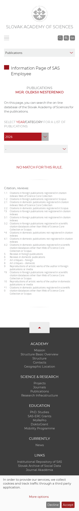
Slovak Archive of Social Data (39, 466)
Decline (53, 505)
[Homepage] (39, 14)
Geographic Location (39, 366)
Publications (39, 391)
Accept (68, 505)
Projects (40, 383)
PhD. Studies (39, 412)
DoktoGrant (39, 424)
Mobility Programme (39, 428)
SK (72, 37)
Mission (39, 350)
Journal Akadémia (39, 470)
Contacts (39, 362)
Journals (39, 387)
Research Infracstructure (39, 395)
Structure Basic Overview (39, 354)
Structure (39, 358)
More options (39, 497)
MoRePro (39, 420)
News (39, 445)
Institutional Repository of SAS (39, 462)
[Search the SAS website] (60, 37)
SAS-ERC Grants (39, 416)
